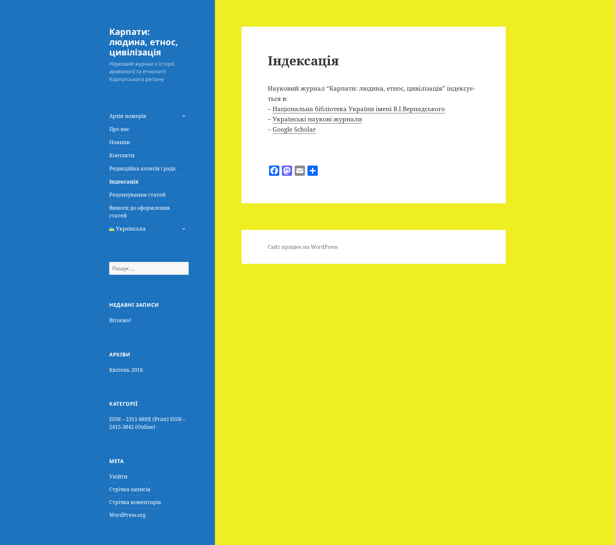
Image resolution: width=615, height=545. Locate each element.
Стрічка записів (130, 489)
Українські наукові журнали (317, 119)
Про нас (119, 129)
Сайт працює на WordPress (303, 246)
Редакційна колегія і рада (142, 168)
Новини (119, 142)
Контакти (122, 155)
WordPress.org (127, 514)
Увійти (118, 476)
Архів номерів (127, 115)
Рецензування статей (137, 194)
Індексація (123, 181)
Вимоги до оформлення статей (139, 211)
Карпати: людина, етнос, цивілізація (143, 42)
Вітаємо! (120, 320)
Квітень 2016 (126, 369)
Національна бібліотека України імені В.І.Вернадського (359, 109)
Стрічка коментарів (135, 502)
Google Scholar (294, 129)
